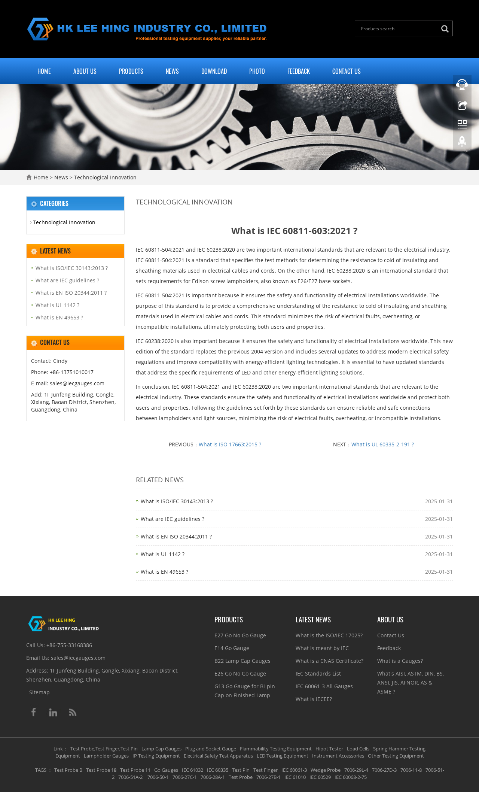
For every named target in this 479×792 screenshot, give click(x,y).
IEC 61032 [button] (192, 770)
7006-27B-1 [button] (268, 777)
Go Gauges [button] (166, 770)
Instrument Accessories (338, 755)
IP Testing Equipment (156, 755)
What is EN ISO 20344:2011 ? (176, 536)
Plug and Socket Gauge (210, 748)
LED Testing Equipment (282, 755)
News (172, 71)
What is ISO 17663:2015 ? (230, 444)
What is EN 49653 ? (164, 571)
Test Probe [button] (241, 777)
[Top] (462, 143)
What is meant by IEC (322, 648)
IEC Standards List (318, 673)
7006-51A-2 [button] (130, 777)
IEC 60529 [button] (320, 777)
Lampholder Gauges (106, 755)
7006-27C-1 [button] (185, 777)
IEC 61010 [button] (295, 777)
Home (44, 71)
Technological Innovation (105, 177)
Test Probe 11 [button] (135, 770)
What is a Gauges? (400, 660)
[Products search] (446, 29)
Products (131, 71)
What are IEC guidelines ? (172, 518)
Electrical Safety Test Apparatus (218, 755)
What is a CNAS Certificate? (329, 660)
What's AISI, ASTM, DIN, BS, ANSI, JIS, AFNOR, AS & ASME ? (410, 682)
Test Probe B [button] (68, 770)
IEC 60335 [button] (217, 770)
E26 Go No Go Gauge (240, 673)
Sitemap (39, 692)
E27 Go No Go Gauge (240, 635)
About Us (85, 71)
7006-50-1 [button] (157, 777)
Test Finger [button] (265, 770)
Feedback (298, 71)
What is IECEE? (314, 699)
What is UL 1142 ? (162, 554)
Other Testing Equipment (396, 755)
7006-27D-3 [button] (384, 770)
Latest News (313, 619)
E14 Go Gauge (231, 648)
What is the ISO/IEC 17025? (329, 635)
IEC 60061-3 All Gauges (324, 686)
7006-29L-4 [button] (356, 770)
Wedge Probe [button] (326, 770)
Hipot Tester (329, 748)
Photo (257, 71)
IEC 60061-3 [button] (294, 770)
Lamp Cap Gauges (161, 748)
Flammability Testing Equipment (276, 748)
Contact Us (346, 71)
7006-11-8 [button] (411, 770)
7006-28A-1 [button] (213, 777)
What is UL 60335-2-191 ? (382, 444)
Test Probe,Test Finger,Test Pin (104, 748)
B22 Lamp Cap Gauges (242, 660)
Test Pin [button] (241, 770)
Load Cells (358, 748)
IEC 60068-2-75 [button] (351, 777)
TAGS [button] (40, 770)
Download (214, 71)
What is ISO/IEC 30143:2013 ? (177, 501)
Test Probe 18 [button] (101, 770)
